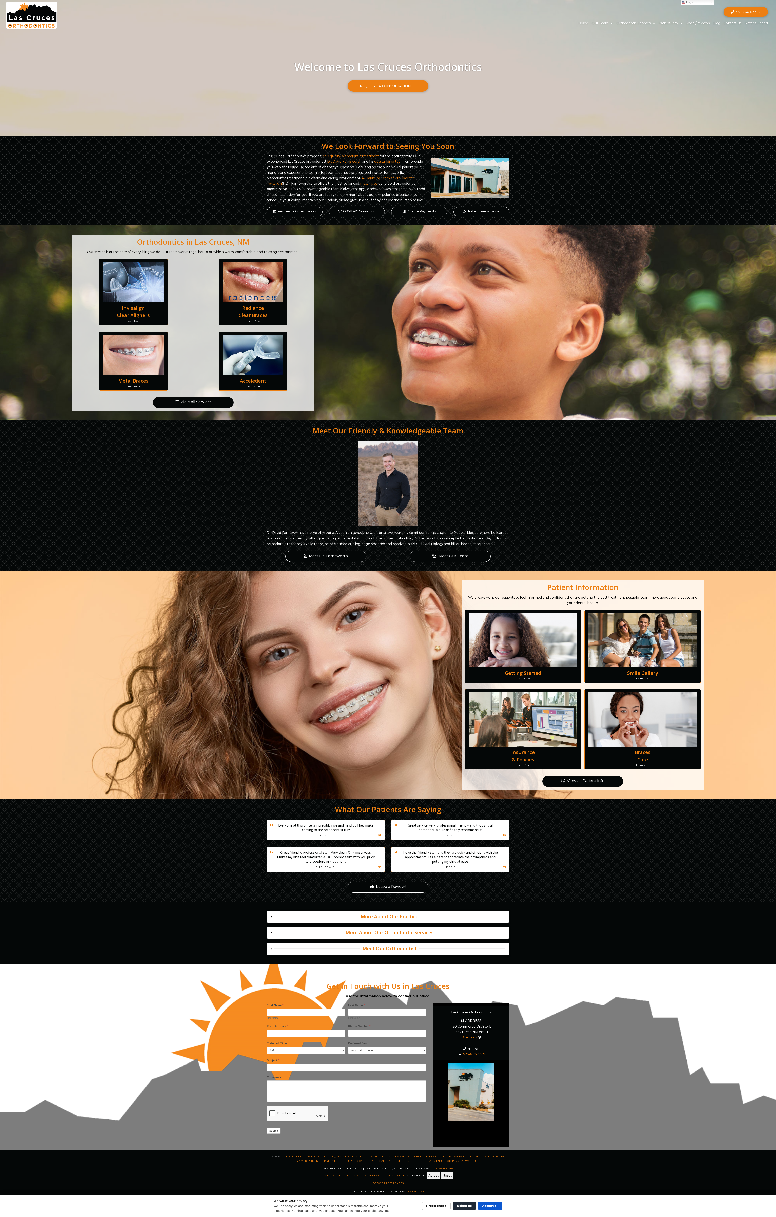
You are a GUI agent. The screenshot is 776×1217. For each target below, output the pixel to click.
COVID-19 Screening (359, 211)
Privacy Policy (334, 1175)
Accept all (490, 1206)
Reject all (464, 1206)
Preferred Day (357, 1043)
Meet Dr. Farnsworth (328, 555)
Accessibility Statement (386, 1175)
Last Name (356, 1005)
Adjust (433, 1175)
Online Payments (422, 211)
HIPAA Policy (356, 1175)
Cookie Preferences (388, 1183)
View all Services (196, 402)
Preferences (436, 1206)
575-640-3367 (474, 1054)
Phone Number (359, 1026)
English (690, 2)
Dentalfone (415, 1191)
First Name (275, 1005)
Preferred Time (277, 1043)
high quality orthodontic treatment (350, 156)
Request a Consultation (297, 211)
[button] (388, 917)
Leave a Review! (391, 886)
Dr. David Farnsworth (344, 161)
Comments (274, 1077)
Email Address (277, 1026)
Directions (469, 1037)
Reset (447, 1175)
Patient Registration (484, 211)
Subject (273, 1060)
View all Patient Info (585, 780)
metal (365, 183)
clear (375, 183)
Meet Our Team (454, 555)
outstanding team (389, 161)
